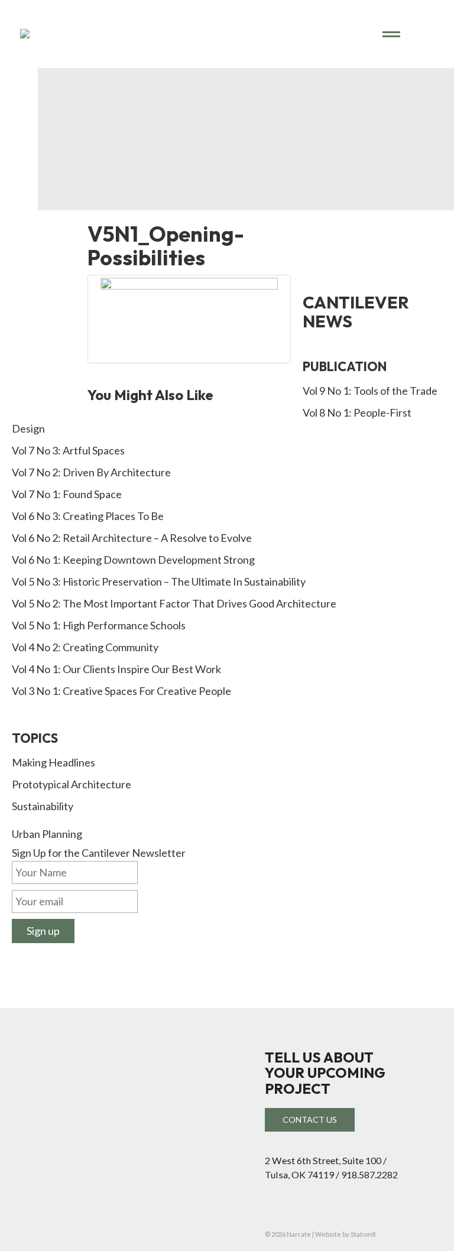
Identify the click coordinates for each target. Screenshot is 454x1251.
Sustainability (42, 806)
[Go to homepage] (207, 33)
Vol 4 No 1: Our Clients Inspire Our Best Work (116, 668)
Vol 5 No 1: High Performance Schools (99, 625)
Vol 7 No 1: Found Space (67, 494)
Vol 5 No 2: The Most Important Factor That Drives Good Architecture (174, 603)
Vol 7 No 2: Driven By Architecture (91, 472)
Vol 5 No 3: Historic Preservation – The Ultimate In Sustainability (159, 581)
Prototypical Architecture (71, 784)
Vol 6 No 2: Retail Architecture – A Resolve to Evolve (132, 537)
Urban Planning (47, 833)
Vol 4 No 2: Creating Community (85, 647)
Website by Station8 (345, 1234)
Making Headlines (53, 762)
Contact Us (310, 1119)
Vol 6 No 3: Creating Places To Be (88, 515)
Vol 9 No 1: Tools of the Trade (370, 390)
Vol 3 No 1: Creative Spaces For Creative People (121, 690)
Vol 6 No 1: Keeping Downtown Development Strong (133, 559)
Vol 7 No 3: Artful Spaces (68, 450)
